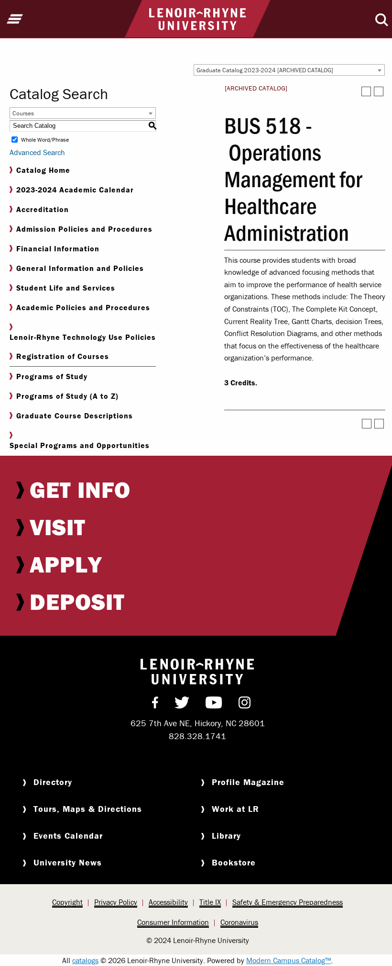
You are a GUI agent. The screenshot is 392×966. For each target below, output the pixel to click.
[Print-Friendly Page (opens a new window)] (366, 91)
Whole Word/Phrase (45, 139)
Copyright (67, 902)
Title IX (210, 902)
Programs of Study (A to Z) (67, 396)
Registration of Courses (62, 356)
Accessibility (168, 902)
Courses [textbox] (23, 113)
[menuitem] (197, 490)
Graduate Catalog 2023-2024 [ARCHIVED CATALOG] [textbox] (264, 70)
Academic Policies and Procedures (83, 307)
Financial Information (57, 248)
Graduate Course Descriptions (74, 415)
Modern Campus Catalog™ (288, 960)
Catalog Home (43, 170)
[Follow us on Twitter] (181, 704)
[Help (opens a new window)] (378, 91)
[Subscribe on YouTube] (214, 704)
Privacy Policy (115, 902)
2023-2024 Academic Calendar (75, 189)
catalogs (85, 960)
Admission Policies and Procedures (84, 229)
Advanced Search (37, 152)
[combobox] (289, 70)
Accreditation (42, 209)
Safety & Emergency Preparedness (287, 902)
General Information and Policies (80, 268)
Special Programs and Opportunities (80, 445)
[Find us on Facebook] (155, 704)
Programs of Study (51, 376)
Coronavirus (239, 922)
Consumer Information (173, 922)
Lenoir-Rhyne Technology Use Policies (83, 337)
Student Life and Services (65, 287)
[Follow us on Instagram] (244, 704)
